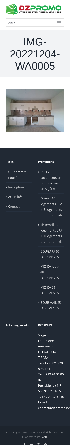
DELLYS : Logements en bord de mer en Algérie (50, 180)
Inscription (16, 187)
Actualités (15, 197)
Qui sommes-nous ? (18, 175)
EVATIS (44, 437)
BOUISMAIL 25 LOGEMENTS (50, 305)
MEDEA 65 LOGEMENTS (49, 290)
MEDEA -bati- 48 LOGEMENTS (49, 272)
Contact (14, 206)
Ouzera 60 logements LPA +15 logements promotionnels (51, 206)
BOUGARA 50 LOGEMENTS (50, 254)
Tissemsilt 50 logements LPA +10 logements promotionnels (51, 233)
